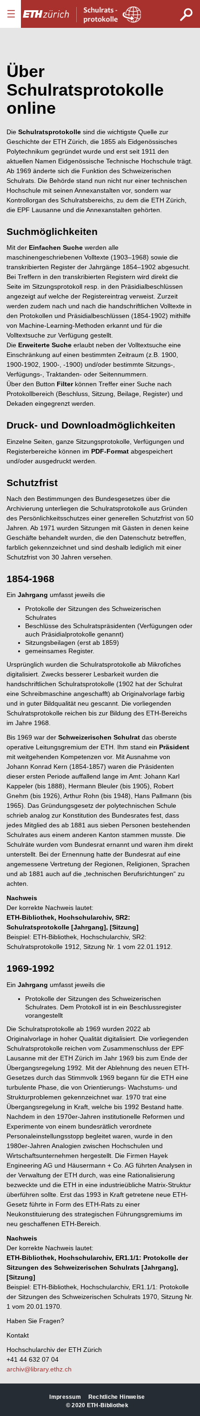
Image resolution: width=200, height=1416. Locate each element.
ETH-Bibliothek (107, 1405)
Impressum (65, 1397)
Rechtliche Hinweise (116, 1397)
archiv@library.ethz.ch (39, 1369)
